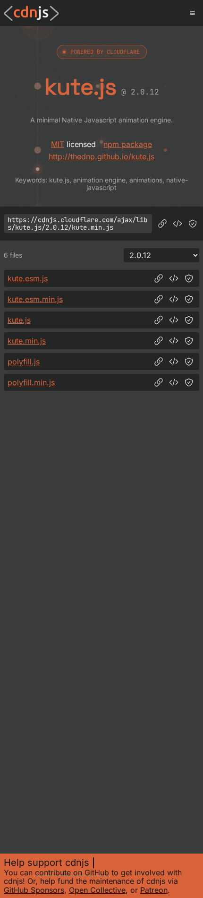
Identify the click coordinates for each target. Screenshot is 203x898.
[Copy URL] (162, 223)
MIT (57, 144)
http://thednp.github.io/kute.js (101, 156)
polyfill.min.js (31, 382)
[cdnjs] (31, 13)
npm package (127, 144)
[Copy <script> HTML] (177, 223)
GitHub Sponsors (34, 890)
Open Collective (97, 890)
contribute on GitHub (72, 872)
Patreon (154, 890)
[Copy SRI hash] (192, 223)
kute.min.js (27, 341)
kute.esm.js (28, 278)
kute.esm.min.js (35, 299)
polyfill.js (24, 361)
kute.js (19, 320)
